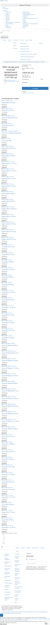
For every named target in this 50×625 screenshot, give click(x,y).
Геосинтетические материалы (18, 587)
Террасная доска (17, 595)
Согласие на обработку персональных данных (11, 613)
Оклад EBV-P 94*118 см (8, 247)
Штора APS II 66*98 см (8, 459)
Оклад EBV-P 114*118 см (8, 292)
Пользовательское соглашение (8, 611)
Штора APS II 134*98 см (8, 444)
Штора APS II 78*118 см (8, 512)
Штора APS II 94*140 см (8, 489)
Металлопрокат (8, 580)
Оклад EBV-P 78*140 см (8, 315)
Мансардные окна (7, 577)
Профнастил (7, 594)
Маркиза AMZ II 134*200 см (9, 209)
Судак (24, 19)
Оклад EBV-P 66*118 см (8, 330)
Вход (4, 7)
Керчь (7, 21)
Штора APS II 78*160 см (8, 474)
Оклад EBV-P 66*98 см (8, 284)
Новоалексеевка (26, 13)
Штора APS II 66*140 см (8, 482)
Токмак (24, 21)
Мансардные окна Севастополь (11, 61)
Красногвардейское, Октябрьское (13, 22)
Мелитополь (8, 27)
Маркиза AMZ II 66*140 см (9, 148)
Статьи (17, 551)
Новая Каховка (26, 12)
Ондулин (6, 589)
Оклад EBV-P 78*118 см (8, 269)
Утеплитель (17, 554)
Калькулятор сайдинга (25, 51)
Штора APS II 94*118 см (8, 451)
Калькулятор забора (24, 48)
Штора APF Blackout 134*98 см (10, 360)
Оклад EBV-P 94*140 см (8, 254)
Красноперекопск (9, 23)
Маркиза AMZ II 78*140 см (9, 186)
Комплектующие (8, 565)
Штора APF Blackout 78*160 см (10, 398)
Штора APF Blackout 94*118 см (10, 353)
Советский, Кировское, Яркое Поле (30, 18)
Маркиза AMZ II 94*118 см (9, 224)
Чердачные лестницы (17, 561)
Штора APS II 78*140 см (8, 436)
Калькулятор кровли (24, 46)
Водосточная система (17, 578)
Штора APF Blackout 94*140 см (10, 413)
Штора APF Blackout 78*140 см (10, 375)
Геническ (8, 17)
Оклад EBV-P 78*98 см (8, 262)
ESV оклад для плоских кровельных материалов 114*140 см (32, 61)
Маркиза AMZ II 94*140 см (9, 231)
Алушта (7, 13)
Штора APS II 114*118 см (8, 497)
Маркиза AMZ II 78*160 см (9, 216)
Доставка (15, 48)
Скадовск (25, 17)
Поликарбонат (8, 592)
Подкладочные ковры (18, 565)
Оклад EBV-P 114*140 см (8, 307)
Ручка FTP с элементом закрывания (11, 133)
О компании (15, 40)
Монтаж (22, 40)
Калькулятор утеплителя (25, 59)
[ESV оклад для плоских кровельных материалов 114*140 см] (12, 81)
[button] (1, 615)
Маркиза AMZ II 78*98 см (8, 155)
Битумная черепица (7, 554)
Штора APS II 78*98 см (8, 504)
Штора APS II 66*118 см (8, 467)
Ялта (24, 27)
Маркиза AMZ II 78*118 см (9, 178)
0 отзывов (24, 92)
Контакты (41, 43)
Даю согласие (3, 624)
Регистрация (6, 8)
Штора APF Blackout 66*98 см (10, 383)
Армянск (7, 14)
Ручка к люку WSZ (7, 140)
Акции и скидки (29, 40)
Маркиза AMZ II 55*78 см (8, 102)
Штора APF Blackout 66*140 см (10, 406)
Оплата (14, 45)
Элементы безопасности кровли (18, 583)
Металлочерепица (8, 583)
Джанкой (7, 18)
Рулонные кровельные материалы (17, 570)
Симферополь (26, 15)
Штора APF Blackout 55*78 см (10, 118)
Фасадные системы (17, 557)
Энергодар (25, 26)
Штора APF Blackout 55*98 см (10, 345)
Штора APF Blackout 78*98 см (10, 429)
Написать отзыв (30, 92)
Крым (7, 25)
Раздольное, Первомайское (29, 14)
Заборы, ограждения (7, 558)
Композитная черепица (7, 569)
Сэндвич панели (16, 599)
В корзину (35, 88)
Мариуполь (8, 26)
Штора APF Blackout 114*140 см (10, 368)
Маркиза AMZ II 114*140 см (9, 171)
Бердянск (5, 10)
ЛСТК (16, 602)
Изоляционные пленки (8, 562)
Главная (4, 40)
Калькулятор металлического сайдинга (28, 54)
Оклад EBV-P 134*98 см (8, 338)
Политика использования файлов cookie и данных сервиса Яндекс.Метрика (31, 611)
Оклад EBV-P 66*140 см (8, 300)
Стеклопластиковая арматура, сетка (8, 599)
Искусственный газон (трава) (18, 591)
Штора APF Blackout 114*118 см (10, 421)
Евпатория (8, 19)
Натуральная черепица (7, 586)
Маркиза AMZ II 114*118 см (9, 163)
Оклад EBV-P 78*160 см (8, 322)
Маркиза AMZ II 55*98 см (8, 193)
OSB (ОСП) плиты (17, 574)
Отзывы (15, 43)
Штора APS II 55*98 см (8, 520)
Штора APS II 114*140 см (8, 527)
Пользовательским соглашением (21, 620)
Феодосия (25, 22)
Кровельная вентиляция (7, 573)
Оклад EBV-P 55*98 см (8, 277)
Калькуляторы (23, 43)
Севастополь (8, 12)
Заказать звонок (4, 37)
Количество (24, 82)
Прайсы (9, 40)
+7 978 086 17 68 (4, 36)
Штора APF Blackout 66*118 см (10, 391)
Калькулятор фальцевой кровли (27, 56)
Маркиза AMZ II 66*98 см (8, 201)
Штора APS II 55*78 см (8, 110)
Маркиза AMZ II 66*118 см (9, 239)
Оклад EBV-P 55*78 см (8, 125)
